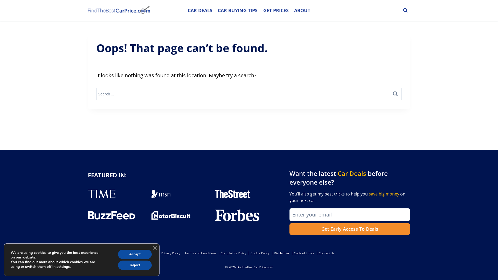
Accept (135, 254)
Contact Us (327, 253)
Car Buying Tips (238, 10)
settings (63, 266)
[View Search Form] (405, 10)
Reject (135, 265)
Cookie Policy (260, 253)
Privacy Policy (170, 253)
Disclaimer (281, 253)
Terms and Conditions (200, 253)
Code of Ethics (304, 253)
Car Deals (200, 10)
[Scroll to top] (490, 264)
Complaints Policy (233, 253)
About (302, 10)
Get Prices (276, 10)
